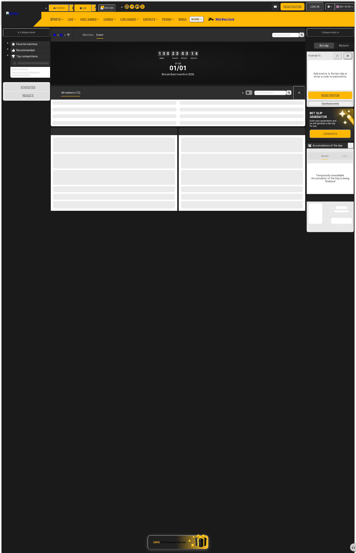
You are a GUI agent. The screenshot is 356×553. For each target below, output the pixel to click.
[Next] (190, 130)
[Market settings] (249, 92)
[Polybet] (61, 35)
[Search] (301, 34)
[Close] (351, 269)
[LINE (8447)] (54, 35)
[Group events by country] (46, 92)
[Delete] (301, 130)
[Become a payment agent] (275, 6)
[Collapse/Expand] (351, 213)
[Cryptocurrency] (68, 35)
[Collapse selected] (42, 92)
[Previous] (46, 62)
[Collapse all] (299, 92)
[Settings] (329, 6)
